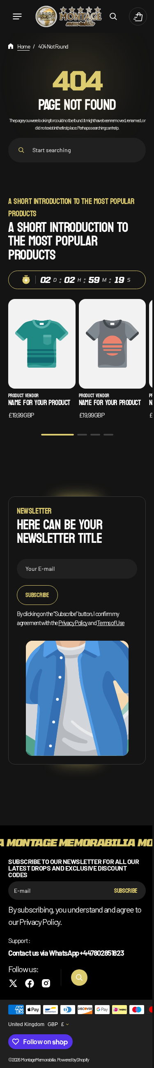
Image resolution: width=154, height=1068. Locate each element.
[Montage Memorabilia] (65, 16)
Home (23, 46)
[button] (17, 16)
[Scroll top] (138, 1058)
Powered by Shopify (73, 1059)
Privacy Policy (72, 618)
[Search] (21, 150)
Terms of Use (110, 618)
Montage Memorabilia (38, 1059)
